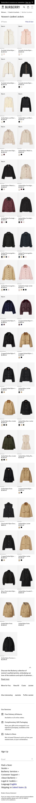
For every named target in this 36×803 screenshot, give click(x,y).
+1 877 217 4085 (22, 798)
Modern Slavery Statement (8, 793)
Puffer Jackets (28, 695)
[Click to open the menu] (32, 7)
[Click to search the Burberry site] (24, 7)
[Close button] (32, 2)
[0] (28, 7)
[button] (28, 2)
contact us (4, 800)
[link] (3, 12)
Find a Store (6, 765)
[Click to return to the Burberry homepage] (12, 7)
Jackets (18, 695)
